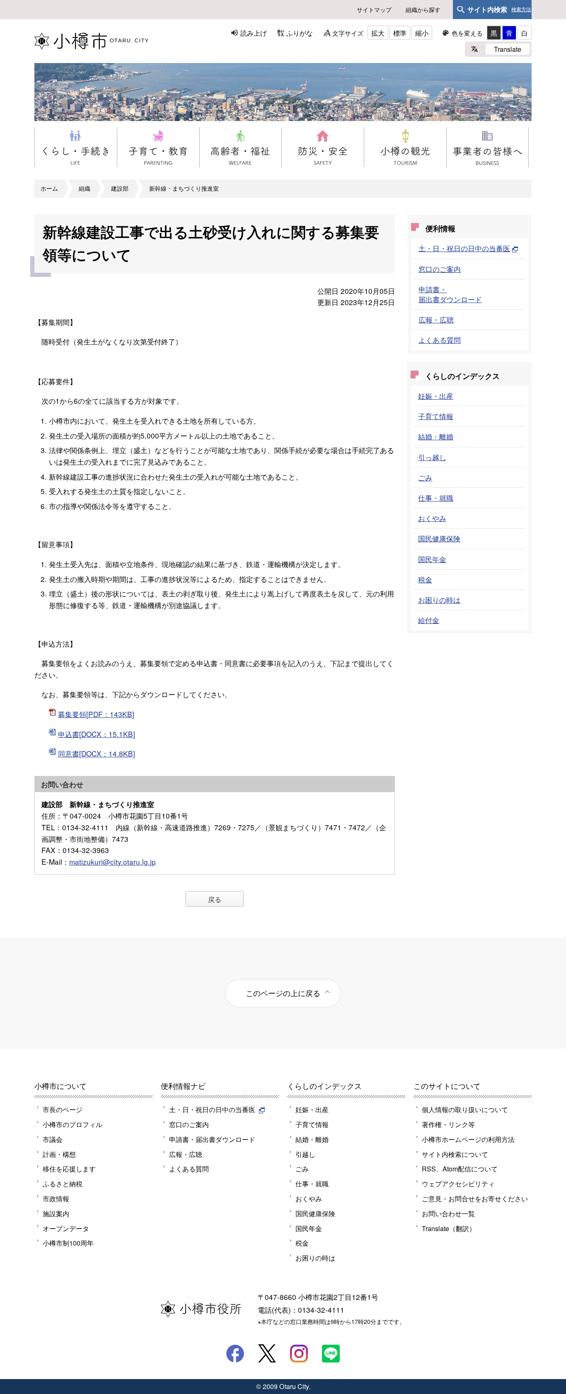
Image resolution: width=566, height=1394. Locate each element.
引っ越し (432, 457)
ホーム (49, 188)
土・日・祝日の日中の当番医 (464, 248)
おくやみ (432, 518)
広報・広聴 (436, 319)
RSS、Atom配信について (460, 1168)
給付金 (428, 620)
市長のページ (62, 1109)
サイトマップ (374, 9)
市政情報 (56, 1198)
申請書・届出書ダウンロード (450, 294)
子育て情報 (435, 416)
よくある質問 (439, 340)
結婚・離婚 (435, 436)
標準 (399, 33)
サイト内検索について (455, 1154)
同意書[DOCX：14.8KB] (96, 753)
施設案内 (56, 1213)
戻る (214, 899)
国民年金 (432, 559)
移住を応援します (69, 1168)
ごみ (425, 477)
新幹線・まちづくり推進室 (184, 188)
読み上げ (253, 33)
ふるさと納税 (62, 1183)
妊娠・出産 (435, 395)
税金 (425, 579)
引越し (305, 1154)
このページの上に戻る (283, 992)
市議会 (53, 1139)
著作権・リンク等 (448, 1124)
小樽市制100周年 (68, 1243)
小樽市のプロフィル (72, 1124)
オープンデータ (66, 1228)
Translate (507, 49)
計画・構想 (59, 1154)
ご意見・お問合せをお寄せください (475, 1198)
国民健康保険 (439, 538)
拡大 (378, 33)
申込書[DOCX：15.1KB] (96, 734)
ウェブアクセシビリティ (458, 1183)
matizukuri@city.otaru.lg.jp (112, 861)
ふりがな (299, 33)
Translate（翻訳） (449, 1228)
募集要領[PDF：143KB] (96, 714)
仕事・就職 (435, 497)
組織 (84, 188)
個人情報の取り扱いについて (465, 1109)
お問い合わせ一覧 (448, 1213)
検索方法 (521, 9)
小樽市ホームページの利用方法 (468, 1139)
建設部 (119, 188)
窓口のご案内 (439, 269)
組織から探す (423, 9)
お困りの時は (439, 599)
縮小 (421, 33)
